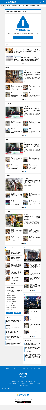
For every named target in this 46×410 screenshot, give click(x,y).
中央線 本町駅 (10, 303)
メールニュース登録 (24, 385)
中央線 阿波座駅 (11, 305)
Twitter (37, 2)
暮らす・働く (25, 5)
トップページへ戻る (23, 37)
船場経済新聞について (15, 381)
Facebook (34, 2)
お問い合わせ (24, 383)
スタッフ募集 (38, 383)
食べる (8, 5)
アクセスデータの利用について (14, 383)
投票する (9, 312)
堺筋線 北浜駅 (10, 309)
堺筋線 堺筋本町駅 (11, 307)
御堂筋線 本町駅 (11, 295)
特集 (38, 5)
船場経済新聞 (10, 2)
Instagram (40, 2)
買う (20, 5)
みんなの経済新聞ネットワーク (23, 395)
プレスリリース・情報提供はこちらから (28, 381)
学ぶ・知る (32, 5)
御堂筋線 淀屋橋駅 (11, 297)
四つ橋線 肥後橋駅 (11, 301)
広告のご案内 (31, 383)
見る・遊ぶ (14, 5)
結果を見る (17, 312)
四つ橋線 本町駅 (11, 299)
